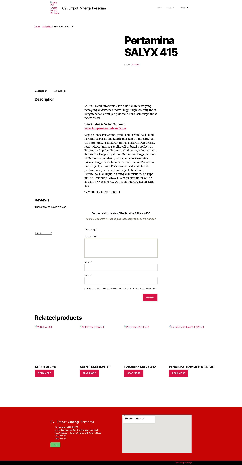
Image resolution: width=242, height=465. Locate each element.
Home (37, 26)
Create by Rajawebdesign (183, 463)
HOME (160, 8)
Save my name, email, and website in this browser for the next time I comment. (122, 288)
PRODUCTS (171, 8)
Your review (90, 236)
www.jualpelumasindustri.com (105, 128)
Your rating (90, 229)
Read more (44, 373)
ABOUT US (185, 8)
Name (88, 262)
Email (87, 275)
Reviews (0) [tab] (59, 91)
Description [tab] (41, 91)
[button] (171, 8)
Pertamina (47, 26)
